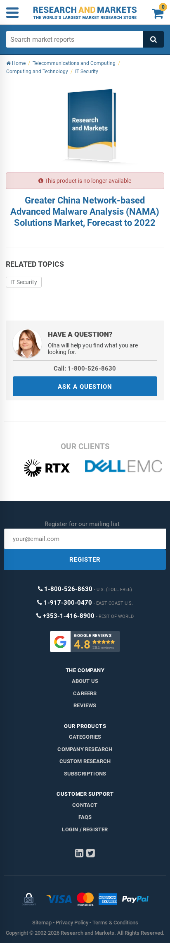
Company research (84, 749)
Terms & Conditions (115, 922)
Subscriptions (85, 774)
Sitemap (42, 922)
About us (85, 681)
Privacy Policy (72, 922)
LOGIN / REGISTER (85, 829)
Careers (85, 693)
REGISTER (85, 559)
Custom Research (85, 761)
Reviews (84, 705)
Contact (84, 805)
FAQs (85, 817)
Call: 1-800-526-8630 (85, 368)
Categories (85, 737)
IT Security (23, 282)
